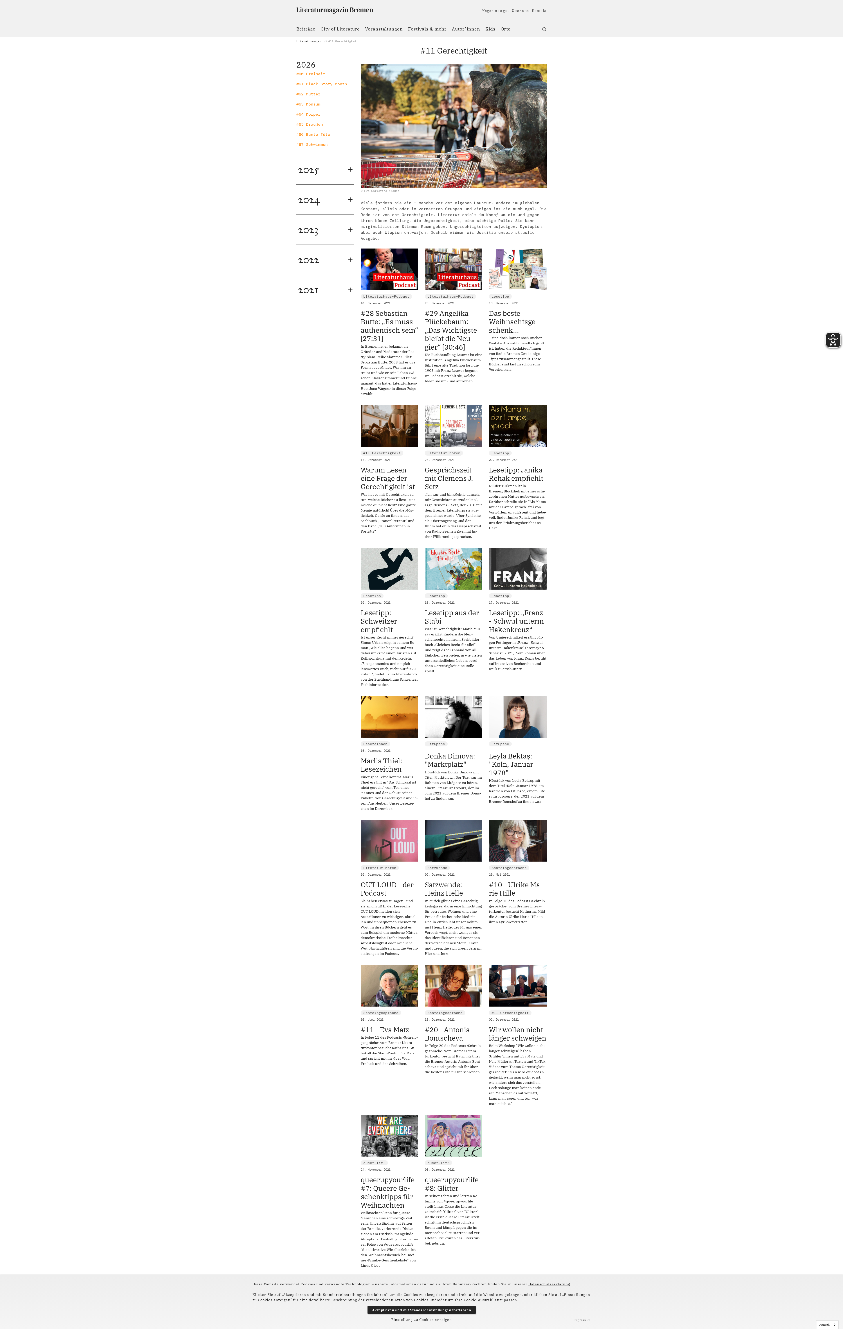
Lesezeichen (375, 744)
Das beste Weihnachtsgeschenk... (513, 322)
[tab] (325, 169)
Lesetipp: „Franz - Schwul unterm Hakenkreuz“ (516, 621)
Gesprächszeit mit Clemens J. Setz (449, 478)
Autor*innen (466, 29)
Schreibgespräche (509, 868)
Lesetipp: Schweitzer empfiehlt (379, 621)
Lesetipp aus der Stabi (452, 617)
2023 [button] (308, 229)
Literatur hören (443, 453)
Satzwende (437, 868)
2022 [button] (308, 259)
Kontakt (539, 10)
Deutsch (824, 1325)
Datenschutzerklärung (549, 1284)
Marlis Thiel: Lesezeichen (381, 765)
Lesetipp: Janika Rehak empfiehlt (516, 474)
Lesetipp (500, 296)
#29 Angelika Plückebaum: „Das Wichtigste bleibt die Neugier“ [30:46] (451, 330)
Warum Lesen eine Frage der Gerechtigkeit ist (388, 478)
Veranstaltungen (384, 29)
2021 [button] (308, 289)
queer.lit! (374, 1163)
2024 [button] (309, 199)
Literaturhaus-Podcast (386, 296)
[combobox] (827, 1324)
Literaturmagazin (310, 41)
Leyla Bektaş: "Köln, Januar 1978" (511, 764)
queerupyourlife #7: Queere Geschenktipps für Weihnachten (387, 1192)
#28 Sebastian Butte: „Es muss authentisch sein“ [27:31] (389, 326)
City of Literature (340, 29)
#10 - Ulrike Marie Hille (516, 889)
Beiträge (305, 29)
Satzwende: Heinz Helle (444, 889)
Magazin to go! (495, 10)
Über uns (520, 10)
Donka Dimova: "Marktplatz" (450, 760)
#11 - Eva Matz (385, 1029)
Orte (506, 29)
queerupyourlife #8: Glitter (452, 1184)
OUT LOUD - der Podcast (387, 889)
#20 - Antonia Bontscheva (447, 1034)
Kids (490, 29)
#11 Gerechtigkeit (382, 453)
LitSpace (436, 744)
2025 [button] (308, 169)
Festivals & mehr (427, 29)
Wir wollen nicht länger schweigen (517, 1034)
